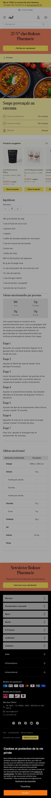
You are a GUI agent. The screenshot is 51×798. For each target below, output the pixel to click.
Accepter (25, 793)
